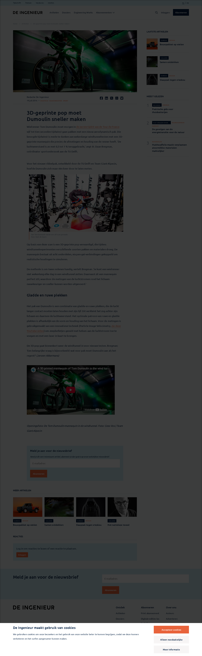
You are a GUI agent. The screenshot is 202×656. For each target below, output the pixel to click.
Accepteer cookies (171, 629)
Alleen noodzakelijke (171, 639)
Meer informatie (171, 649)
